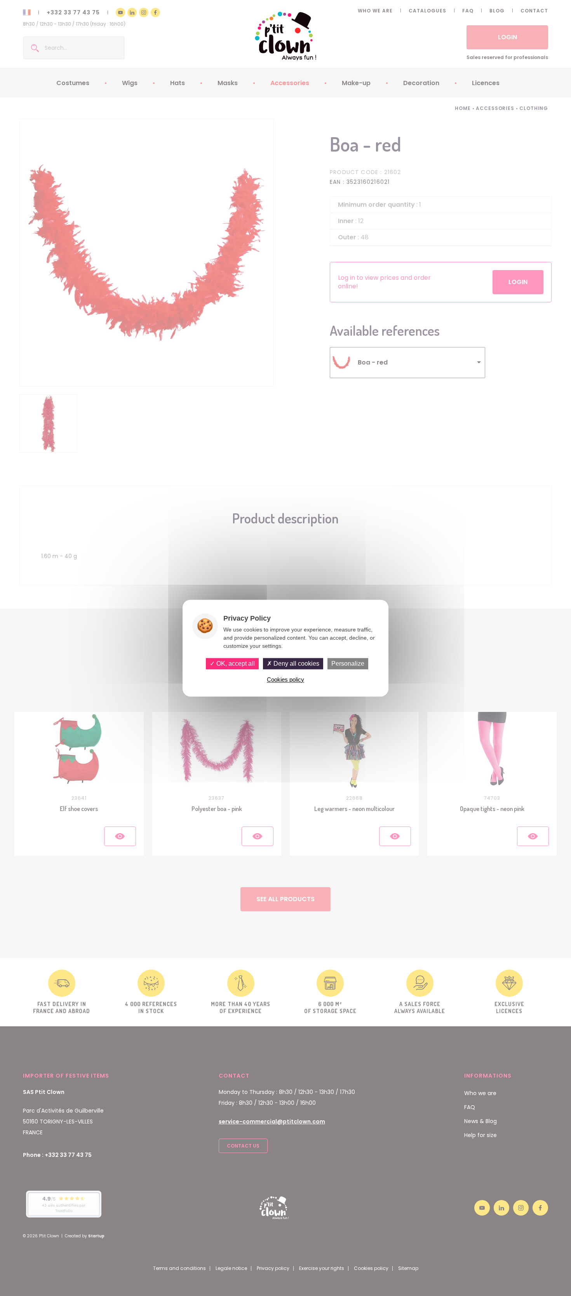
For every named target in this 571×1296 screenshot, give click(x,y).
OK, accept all (235, 663)
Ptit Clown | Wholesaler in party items (285, 36)
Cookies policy (285, 679)
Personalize (347, 663)
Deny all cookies (295, 663)
